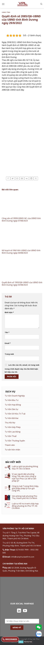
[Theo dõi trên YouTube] (25, 611)
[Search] (41, 4)
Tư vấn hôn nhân (12, 449)
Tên (7, 332)
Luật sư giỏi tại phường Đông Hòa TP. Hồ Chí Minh (25, 467)
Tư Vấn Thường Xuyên (15, 440)
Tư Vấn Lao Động (12, 431)
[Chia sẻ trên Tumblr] (36, 178)
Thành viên (10, 445)
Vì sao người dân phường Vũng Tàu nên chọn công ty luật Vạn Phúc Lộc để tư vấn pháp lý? (24, 477)
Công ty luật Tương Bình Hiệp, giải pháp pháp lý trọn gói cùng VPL (25, 488)
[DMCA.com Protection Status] (25, 642)
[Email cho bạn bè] (17, 178)
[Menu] (3, 4)
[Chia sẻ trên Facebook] (8, 178)
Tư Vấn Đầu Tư (11, 400)
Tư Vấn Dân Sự (11, 409)
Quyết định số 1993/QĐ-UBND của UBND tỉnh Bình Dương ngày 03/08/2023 (22, 283)
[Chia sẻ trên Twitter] (13, 178)
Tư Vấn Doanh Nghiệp (15, 395)
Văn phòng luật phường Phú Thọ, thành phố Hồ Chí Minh (24, 497)
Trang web (9, 354)
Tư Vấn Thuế (10, 436)
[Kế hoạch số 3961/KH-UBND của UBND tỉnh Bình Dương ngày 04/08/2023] (22, 237)
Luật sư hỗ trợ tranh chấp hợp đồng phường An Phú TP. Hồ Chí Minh (25, 506)
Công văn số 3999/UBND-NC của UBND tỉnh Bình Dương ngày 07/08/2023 (21, 219)
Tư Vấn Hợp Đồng (13, 404)
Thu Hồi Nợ (10, 422)
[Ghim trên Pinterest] (22, 178)
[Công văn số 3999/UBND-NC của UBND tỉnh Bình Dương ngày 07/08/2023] (22, 204)
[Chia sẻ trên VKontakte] (26, 178)
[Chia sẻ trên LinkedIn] (31, 178)
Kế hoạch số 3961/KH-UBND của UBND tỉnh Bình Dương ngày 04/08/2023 (21, 251)
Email (8, 343)
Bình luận (9, 312)
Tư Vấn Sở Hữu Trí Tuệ (15, 413)
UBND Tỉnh (6, 12)
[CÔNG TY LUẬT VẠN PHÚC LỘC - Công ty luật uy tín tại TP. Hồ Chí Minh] (22, 4)
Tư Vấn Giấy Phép (13, 427)
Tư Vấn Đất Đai (11, 418)
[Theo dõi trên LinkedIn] (19, 611)
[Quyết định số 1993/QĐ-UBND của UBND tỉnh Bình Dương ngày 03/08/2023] (22, 269)
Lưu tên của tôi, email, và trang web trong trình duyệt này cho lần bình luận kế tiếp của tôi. (22, 368)
